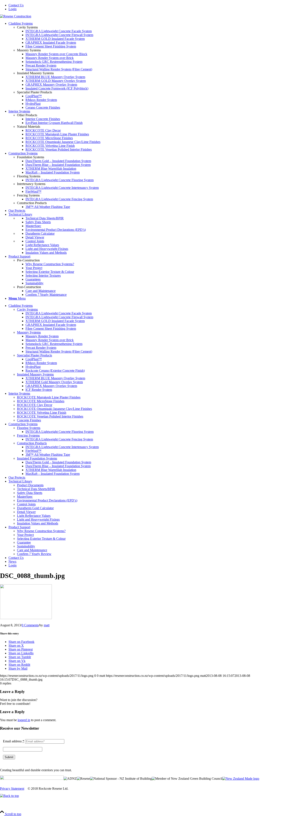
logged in (24, 720)
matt (46, 625)
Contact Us (16, 5)
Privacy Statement (12, 788)
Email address (13, 741)
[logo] (15, 16)
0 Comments (30, 625)
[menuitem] (149, 5)
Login (12, 9)
